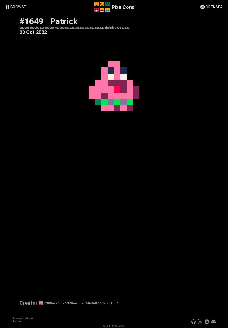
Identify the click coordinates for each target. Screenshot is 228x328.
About (29, 318)
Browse (18, 318)
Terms (17, 321)
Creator (28, 303)
